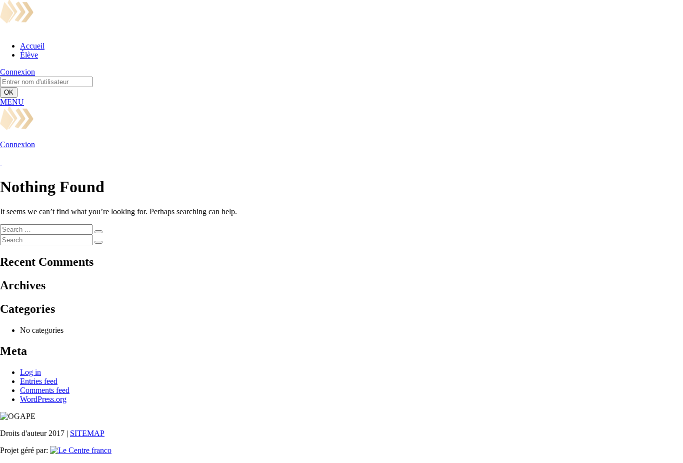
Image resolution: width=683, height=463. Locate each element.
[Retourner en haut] (1, 162)
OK (9, 92)
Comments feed (45, 390)
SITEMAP (87, 433)
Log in (30, 372)
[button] (12, 102)
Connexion (17, 72)
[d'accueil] (148, 29)
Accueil (32, 46)
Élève (29, 55)
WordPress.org (43, 399)
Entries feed (39, 381)
